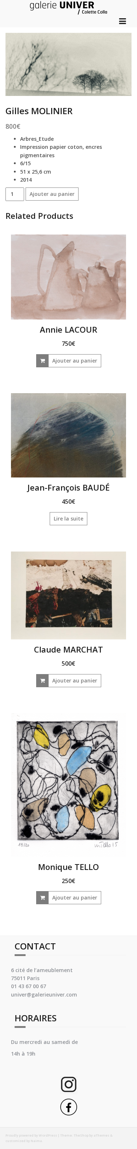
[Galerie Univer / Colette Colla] (68, 6)
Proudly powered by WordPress (31, 1135)
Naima (36, 1140)
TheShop (81, 1135)
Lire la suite (68, 518)
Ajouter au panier (52, 193)
